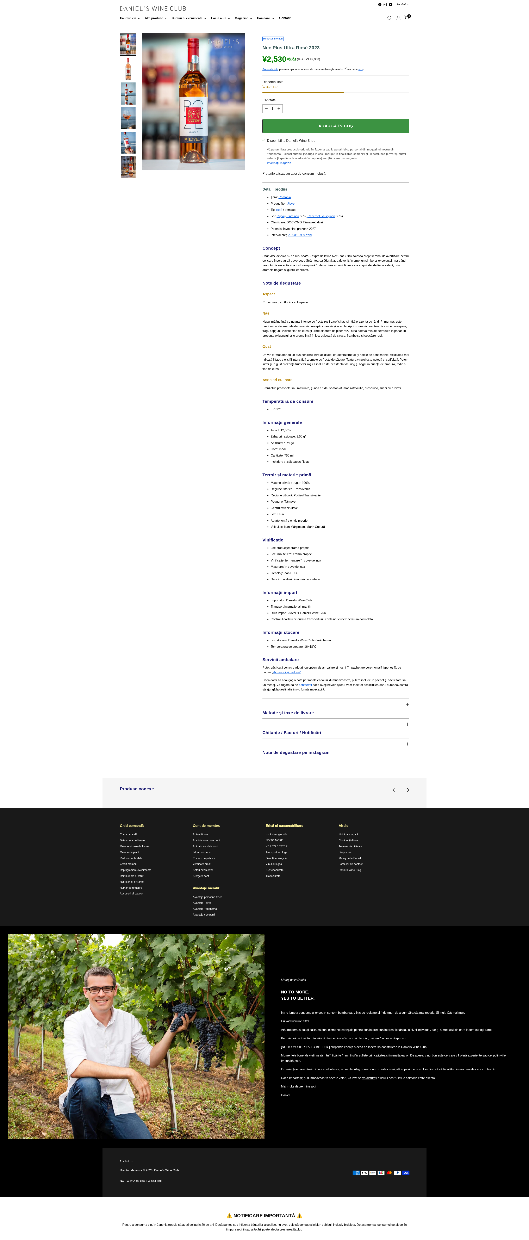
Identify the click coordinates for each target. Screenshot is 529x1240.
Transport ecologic (277, 852)
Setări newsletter (203, 870)
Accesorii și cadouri (131, 893)
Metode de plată (129, 852)
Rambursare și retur (131, 876)
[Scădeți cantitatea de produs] (266, 109)
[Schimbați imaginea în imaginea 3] (128, 93)
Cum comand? (128, 834)
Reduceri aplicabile (131, 858)
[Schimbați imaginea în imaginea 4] (128, 118)
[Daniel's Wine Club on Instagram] (385, 4)
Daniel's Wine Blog (350, 870)
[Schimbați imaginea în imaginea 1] (128, 44)
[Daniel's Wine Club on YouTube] (390, 4)
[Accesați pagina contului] (398, 18)
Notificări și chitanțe (132, 881)
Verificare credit (202, 864)
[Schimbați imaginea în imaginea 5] (128, 143)
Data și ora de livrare (132, 840)
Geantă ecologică (276, 858)
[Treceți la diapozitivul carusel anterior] (396, 790)
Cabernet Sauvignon (321, 216)
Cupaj (281, 216)
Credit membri (128, 864)
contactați (305, 685)
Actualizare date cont (205, 846)
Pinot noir (292, 216)
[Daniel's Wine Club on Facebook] (380, 4)
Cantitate (269, 100)
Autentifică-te (270, 69)
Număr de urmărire (131, 887)
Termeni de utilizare (350, 846)
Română (401, 4)
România (285, 197)
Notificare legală (348, 834)
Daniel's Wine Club (166, 1170)
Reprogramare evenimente (135, 870)
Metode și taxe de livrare (134, 846)
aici (361, 69)
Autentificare (200, 834)
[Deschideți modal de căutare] (389, 18)
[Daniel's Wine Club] (153, 8)
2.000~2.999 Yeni (300, 235)
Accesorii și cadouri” (287, 672)
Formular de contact (351, 864)
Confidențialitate (348, 840)
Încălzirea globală (276, 834)
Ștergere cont (201, 876)
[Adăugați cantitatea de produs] (278, 109)
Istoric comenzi (202, 852)
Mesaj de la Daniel (350, 858)
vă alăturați (369, 1078)
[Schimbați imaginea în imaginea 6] (128, 167)
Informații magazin (279, 163)
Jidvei (291, 203)
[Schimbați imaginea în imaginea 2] (128, 69)
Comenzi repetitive (204, 858)
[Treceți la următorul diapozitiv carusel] (405, 789)
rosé (279, 209)
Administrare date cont (206, 840)
